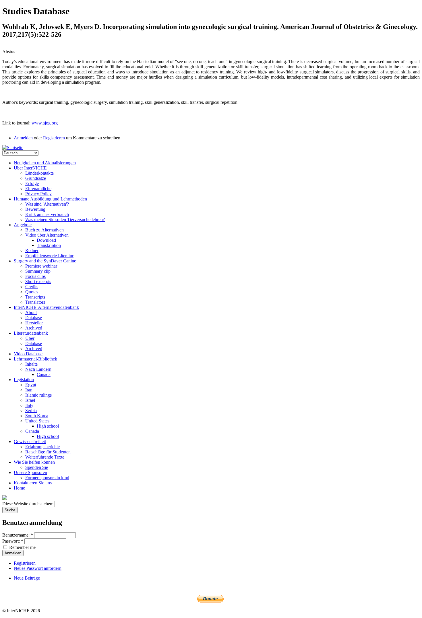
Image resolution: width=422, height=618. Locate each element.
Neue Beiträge (27, 578)
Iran (28, 389)
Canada (44, 374)
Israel (30, 400)
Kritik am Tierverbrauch (47, 214)
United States (37, 420)
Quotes (31, 291)
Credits (31, 286)
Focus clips (35, 276)
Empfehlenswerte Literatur (49, 255)
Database (33, 317)
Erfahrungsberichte (42, 446)
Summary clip (38, 271)
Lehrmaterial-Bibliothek (35, 358)
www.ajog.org (45, 122)
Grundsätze (35, 178)
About (31, 312)
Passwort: (12, 541)
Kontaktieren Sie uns (33, 482)
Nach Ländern (38, 369)
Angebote (23, 224)
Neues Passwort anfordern (37, 568)
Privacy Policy (38, 193)
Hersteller (34, 322)
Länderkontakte (39, 173)
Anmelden (23, 137)
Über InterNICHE (30, 167)
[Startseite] (12, 147)
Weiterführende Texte (44, 457)
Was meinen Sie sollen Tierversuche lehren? (65, 219)
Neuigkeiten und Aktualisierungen (45, 162)
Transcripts (35, 297)
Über (29, 338)
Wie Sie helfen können (34, 462)
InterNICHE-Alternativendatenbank (46, 307)
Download (46, 240)
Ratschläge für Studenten (48, 451)
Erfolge (32, 183)
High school (48, 426)
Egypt (30, 384)
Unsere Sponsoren (30, 472)
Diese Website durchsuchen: (28, 503)
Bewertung (35, 209)
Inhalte (31, 364)
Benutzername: (17, 535)
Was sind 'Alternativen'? (47, 204)
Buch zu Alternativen (44, 229)
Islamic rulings (38, 395)
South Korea (36, 415)
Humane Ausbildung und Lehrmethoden (50, 198)
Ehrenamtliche (38, 188)
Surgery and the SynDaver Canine (45, 260)
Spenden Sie (36, 467)
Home (19, 488)
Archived (33, 327)
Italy (29, 405)
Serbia (31, 410)
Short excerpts (38, 281)
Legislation (24, 379)
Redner (31, 250)
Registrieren (54, 137)
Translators (35, 302)
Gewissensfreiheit (30, 441)
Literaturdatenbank (31, 333)
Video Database (28, 353)
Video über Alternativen (47, 235)
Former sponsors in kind (47, 477)
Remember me (22, 547)
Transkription (49, 245)
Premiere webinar (41, 266)
